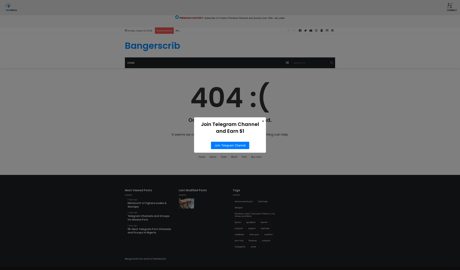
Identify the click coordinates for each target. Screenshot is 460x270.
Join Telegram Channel (230, 145)
